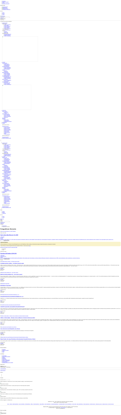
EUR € (3, 12)
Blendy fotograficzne (5, 72)
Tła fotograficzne (6, 65)
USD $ (3, 14)
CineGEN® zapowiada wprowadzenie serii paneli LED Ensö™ (12, 306)
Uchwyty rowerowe (7, 127)
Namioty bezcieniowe (7, 68)
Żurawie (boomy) (6, 175)
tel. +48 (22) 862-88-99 (5, 3)
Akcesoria (3, 188)
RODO (3, 2)
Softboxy (3, 164)
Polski (6, 7)
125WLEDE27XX (3, 256)
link (29, 245)
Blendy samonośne (7, 73)
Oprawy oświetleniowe (7, 84)
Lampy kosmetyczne (7, 29)
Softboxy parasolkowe (7, 35)
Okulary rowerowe (7, 203)
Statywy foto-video (7, 115)
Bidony (5, 133)
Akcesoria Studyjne (5, 81)
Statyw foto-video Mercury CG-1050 (9, 235)
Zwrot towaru (4, 359)
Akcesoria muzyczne (5, 137)
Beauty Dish (6, 32)
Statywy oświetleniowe (7, 80)
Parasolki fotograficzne (5, 75)
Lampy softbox (6, 25)
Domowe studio (4, 63)
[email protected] (63, 407)
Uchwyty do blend (7, 74)
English (3, 211)
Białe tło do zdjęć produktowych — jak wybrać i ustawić (11, 274)
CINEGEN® (2, 255)
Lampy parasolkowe (7, 26)
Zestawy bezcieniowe (7, 67)
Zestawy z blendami (7, 169)
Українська (8, 9)
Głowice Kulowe (6, 120)
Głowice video (6, 119)
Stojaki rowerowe (6, 197)
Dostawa (3, 357)
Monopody (4, 187)
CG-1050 (1, 237)
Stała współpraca (4, 361)
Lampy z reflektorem (7, 28)
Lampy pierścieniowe (7, 24)
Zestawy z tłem (6, 158)
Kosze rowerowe (6, 130)
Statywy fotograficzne (5, 113)
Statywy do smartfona (7, 116)
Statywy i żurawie (5, 79)
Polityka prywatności (5, 350)
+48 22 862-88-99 (3, 368)
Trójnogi (5, 182)
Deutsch (6, 8)
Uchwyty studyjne (7, 83)
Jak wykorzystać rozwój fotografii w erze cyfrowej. (10, 328)
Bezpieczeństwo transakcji (6, 356)
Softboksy (5, 31)
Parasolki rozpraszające (7, 34)
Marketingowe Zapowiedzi (5, 285)
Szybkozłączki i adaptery (8, 121)
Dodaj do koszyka (6, 240)
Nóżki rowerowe (6, 131)
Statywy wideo (4, 111)
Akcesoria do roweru (5, 126)
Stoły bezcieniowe (7, 163)
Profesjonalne (6, 181)
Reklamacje (4, 358)
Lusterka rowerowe (7, 132)
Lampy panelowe (6, 27)
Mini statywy (6, 117)
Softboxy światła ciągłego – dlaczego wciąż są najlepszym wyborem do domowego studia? (17, 317)
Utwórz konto (4, 355)
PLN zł (3, 13)
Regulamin (4, 1)
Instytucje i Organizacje (5, 360)
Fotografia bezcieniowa (5, 66)
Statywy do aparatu (7, 114)
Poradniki (1, 268)
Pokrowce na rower (7, 198)
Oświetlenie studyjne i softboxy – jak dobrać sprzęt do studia (12, 263)
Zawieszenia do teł (7, 64)
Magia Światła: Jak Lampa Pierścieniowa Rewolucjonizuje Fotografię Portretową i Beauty (17, 339)
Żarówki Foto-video (7, 82)
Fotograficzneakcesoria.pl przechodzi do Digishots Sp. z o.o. (11, 296)
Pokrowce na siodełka (7, 129)
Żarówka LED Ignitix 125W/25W (8, 253)
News (1, 290)
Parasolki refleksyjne (7, 77)
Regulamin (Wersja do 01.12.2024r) (7, 362)
